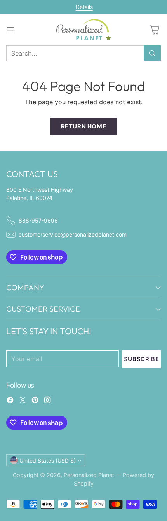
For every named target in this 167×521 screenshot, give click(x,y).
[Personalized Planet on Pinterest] (35, 401)
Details (84, 7)
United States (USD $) (47, 460)
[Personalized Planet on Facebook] (10, 401)
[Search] (152, 53)
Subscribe (141, 359)
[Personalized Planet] (83, 30)
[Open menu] (10, 30)
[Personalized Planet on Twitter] (22, 401)
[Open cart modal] (154, 30)
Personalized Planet (89, 475)
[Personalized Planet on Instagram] (47, 401)
